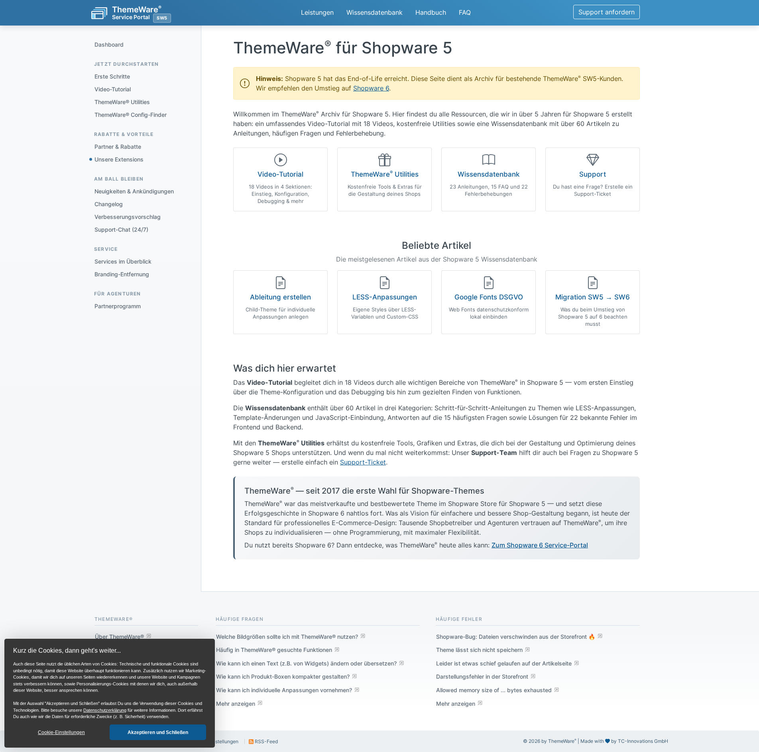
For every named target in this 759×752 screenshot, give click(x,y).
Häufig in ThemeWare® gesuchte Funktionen (274, 649)
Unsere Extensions (119, 159)
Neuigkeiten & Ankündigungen (134, 191)
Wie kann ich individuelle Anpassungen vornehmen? (284, 690)
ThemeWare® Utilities (122, 101)
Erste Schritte (112, 76)
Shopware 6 (371, 88)
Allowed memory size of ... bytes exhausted (494, 690)
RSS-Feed (266, 741)
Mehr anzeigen (235, 703)
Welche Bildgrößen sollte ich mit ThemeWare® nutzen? (287, 636)
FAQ (465, 12)
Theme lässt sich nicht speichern (479, 649)
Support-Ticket (363, 462)
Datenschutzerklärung (104, 710)
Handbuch (430, 12)
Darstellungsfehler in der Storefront (482, 676)
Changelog (108, 204)
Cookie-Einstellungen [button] (61, 732)
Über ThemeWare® (119, 636)
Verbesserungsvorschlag (127, 216)
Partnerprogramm (117, 306)
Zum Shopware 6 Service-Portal (540, 545)
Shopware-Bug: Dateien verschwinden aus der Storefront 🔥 (515, 636)
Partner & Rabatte (117, 146)
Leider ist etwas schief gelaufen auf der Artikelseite (504, 663)
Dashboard (109, 44)
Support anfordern (606, 12)
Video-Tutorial (112, 89)
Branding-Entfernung (121, 274)
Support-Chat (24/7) (121, 229)
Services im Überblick (122, 261)
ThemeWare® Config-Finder (130, 114)
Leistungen (317, 12)
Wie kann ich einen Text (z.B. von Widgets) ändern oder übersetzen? (306, 663)
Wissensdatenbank (374, 12)
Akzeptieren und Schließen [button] (158, 732)
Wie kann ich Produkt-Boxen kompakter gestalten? (283, 676)
